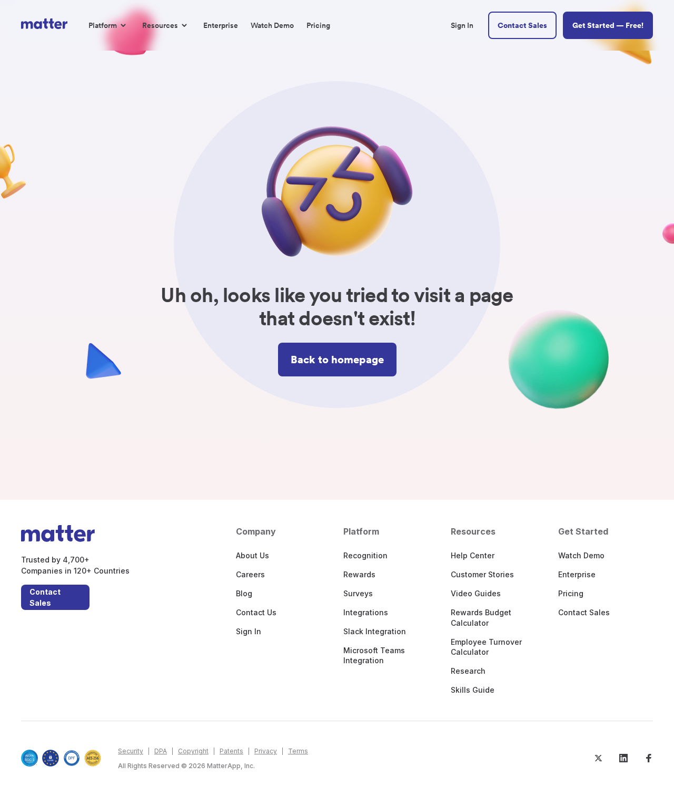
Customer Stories (482, 574)
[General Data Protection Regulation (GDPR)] (50, 758)
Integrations (365, 612)
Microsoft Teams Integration (374, 655)
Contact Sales (45, 597)
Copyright (193, 751)
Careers (250, 574)
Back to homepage (337, 359)
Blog (244, 593)
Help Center (472, 555)
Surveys (358, 593)
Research (468, 670)
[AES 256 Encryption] (92, 758)
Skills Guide (472, 689)
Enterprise (577, 574)
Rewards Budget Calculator (481, 617)
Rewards (359, 574)
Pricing (570, 593)
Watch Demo (581, 555)
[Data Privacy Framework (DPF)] (71, 758)
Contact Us (256, 612)
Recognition (365, 555)
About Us (252, 555)
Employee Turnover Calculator (486, 647)
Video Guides (476, 593)
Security (130, 751)
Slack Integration (374, 631)
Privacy (265, 751)
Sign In (248, 631)
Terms (298, 751)
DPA (160, 751)
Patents (231, 751)
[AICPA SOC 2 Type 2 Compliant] (29, 758)
